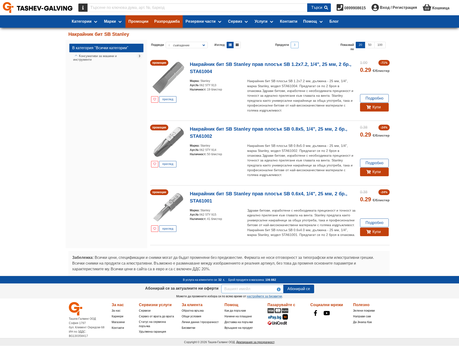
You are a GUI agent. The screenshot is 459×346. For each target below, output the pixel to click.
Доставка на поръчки (238, 322)
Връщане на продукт (238, 328)
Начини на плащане (238, 316)
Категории (82, 21)
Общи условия (191, 316)
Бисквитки (188, 328)
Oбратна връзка (193, 310)
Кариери (117, 316)
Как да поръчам (235, 310)
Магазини (118, 322)
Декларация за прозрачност (255, 342)
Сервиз (235, 21)
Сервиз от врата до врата (156, 316)
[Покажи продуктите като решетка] (237, 45)
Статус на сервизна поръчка (152, 324)
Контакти (288, 21)
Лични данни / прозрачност (200, 322)
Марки (110, 21)
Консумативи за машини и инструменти (95, 58)
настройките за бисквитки (264, 296)
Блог (334, 21)
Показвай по (347, 47)
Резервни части (201, 21)
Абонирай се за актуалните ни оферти (182, 288)
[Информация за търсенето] (83, 7)
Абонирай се (298, 289)
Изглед (219, 45)
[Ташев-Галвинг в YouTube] (327, 313)
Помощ (310, 21)
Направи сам (362, 316)
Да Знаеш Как (362, 322)
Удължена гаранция (152, 331)
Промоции (138, 21)
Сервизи (145, 310)
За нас (116, 310)
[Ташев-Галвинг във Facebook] (315, 313)
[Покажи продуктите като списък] (230, 45)
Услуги (261, 21)
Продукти (282, 45)
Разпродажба (167, 21)
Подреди (157, 45)
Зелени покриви (364, 310)
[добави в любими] (154, 99)
